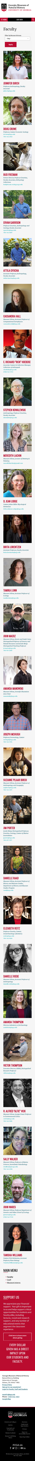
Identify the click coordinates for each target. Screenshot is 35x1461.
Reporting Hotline (25, 1437)
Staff (9, 1280)
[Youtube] (22, 1448)
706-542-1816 (7, 1121)
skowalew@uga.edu (10, 417)
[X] (13, 1448)
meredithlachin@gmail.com (13, 463)
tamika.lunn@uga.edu (11, 598)
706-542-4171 (7, 790)
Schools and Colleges (10, 1422)
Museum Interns (13, 1283)
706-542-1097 (7, 232)
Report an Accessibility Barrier (24, 1432)
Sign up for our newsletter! (11, 1387)
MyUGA (10, 1425)
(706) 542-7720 (8, 1217)
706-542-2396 (7, 1169)
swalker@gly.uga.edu (10, 1167)
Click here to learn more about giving (17, 1337)
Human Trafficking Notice (10, 1436)
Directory (24, 1422)
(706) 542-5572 (8, 372)
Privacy (24, 1429)
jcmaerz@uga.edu (9, 648)
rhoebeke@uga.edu (10, 369)
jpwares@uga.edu (9, 1215)
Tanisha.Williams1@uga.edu (13, 1263)
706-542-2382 (7, 137)
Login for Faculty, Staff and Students (15, 1389)
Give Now (20, 19)
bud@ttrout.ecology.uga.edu (13, 184)
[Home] (17, 8)
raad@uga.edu (8, 890)
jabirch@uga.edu (9, 91)
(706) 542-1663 (13, 1397)
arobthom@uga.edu (10, 1027)
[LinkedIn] (24, 1448)
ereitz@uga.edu (8, 936)
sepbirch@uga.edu (9, 787)
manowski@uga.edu (10, 696)
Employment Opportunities (24, 1425)
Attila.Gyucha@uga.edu (11, 278)
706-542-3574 (7, 742)
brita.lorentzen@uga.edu (11, 552)
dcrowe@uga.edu (9, 134)
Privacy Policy (7, 1385)
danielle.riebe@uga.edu (11, 984)
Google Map (6, 1399)
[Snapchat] (19, 1448)
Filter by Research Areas (13, 35)
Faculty (10, 1277)
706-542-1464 (7, 938)
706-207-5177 (7, 840)
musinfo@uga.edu (8, 1394)
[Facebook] (10, 1448)
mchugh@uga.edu (9, 740)
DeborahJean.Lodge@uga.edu (13, 509)
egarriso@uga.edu (9, 230)
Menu (5, 19)
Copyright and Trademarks (10, 1429)
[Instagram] (16, 1448)
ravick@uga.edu (8, 1119)
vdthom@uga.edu (9, 1073)
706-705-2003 (7, 650)
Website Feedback (10, 1433)
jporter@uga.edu (9, 838)
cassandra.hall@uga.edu (11, 324)
